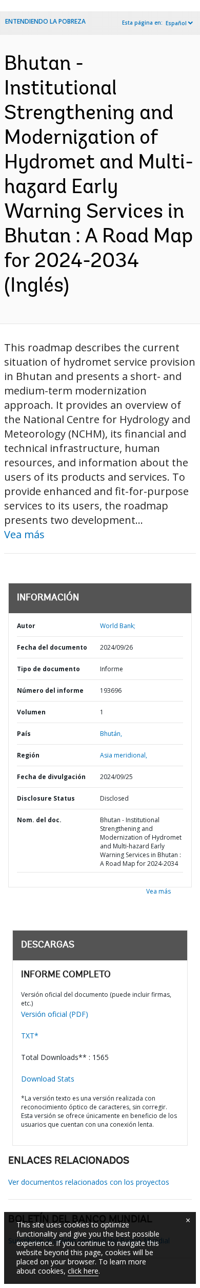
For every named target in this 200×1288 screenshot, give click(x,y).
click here (83, 1271)
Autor (26, 625)
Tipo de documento (48, 669)
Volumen (31, 712)
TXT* (29, 1035)
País (24, 733)
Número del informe (50, 690)
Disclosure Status (46, 798)
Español (176, 23)
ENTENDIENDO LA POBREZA (45, 21)
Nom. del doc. (39, 820)
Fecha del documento (52, 647)
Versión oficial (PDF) (54, 1014)
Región (28, 755)
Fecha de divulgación (51, 776)
